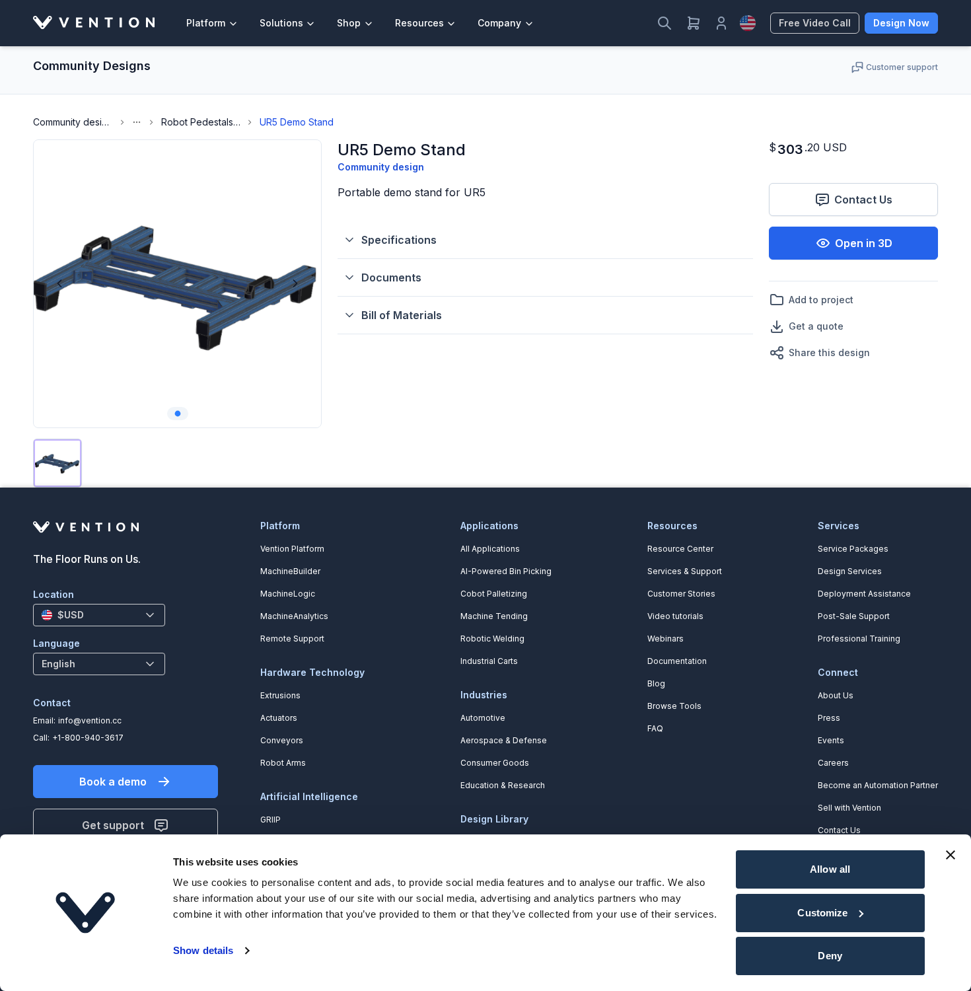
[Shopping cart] (693, 23)
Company (499, 22)
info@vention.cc (90, 720)
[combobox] (99, 615)
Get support (113, 825)
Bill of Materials (401, 315)
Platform (205, 22)
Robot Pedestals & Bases (200, 122)
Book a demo (113, 781)
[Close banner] (950, 855)
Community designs (72, 122)
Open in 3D (863, 243)
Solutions (281, 22)
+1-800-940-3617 (88, 738)
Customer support (902, 67)
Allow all (830, 869)
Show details (203, 950)
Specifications (399, 239)
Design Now (901, 22)
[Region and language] (748, 23)
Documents (391, 277)
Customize (822, 912)
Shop (349, 22)
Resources (419, 22)
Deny (830, 955)
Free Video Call (815, 22)
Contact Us (863, 199)
